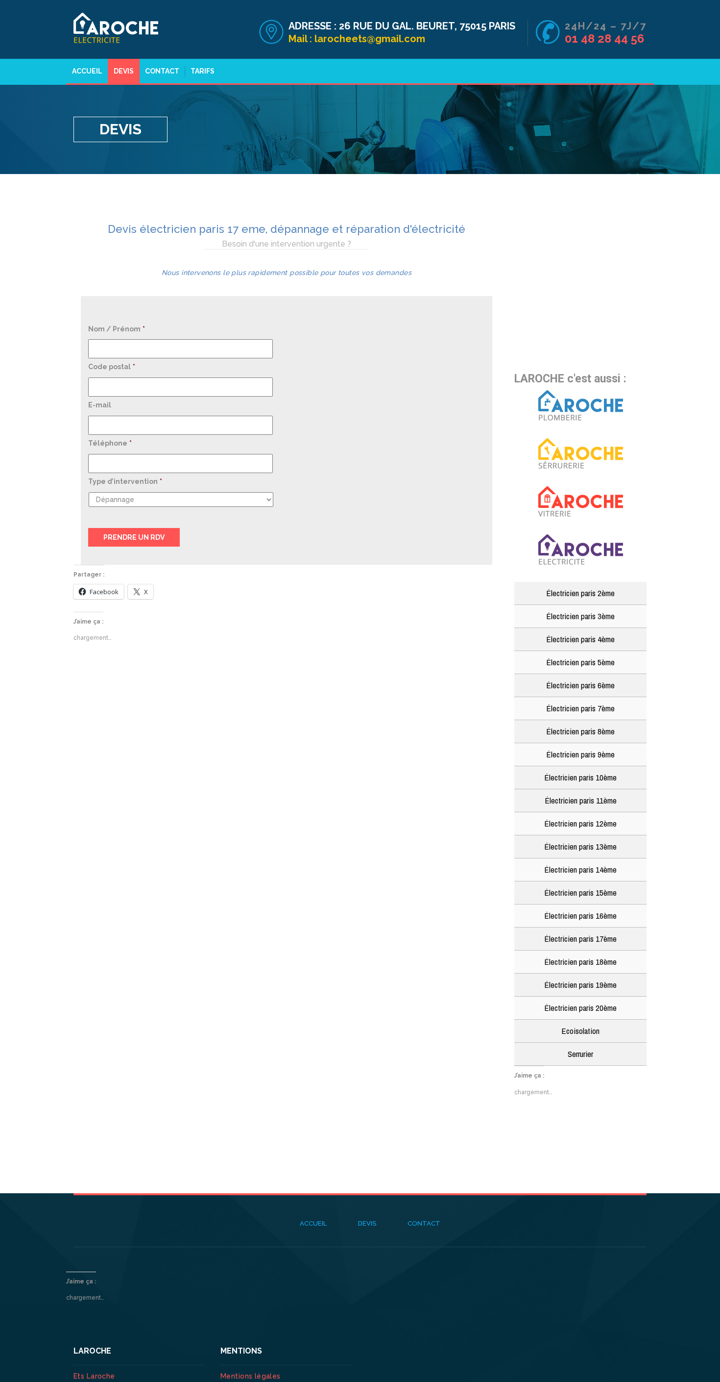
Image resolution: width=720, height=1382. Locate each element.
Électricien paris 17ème (580, 938)
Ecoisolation (580, 1030)
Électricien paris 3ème (580, 616)
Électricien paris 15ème (580, 892)
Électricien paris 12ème (580, 823)
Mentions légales (250, 1376)
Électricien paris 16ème (580, 915)
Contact (162, 71)
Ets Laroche (94, 1376)
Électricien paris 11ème (581, 800)
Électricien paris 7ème (580, 708)
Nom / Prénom (116, 329)
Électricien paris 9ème (580, 754)
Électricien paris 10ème (580, 777)
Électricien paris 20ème (580, 1007)
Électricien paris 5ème (580, 662)
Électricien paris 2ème (580, 593)
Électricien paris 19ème (580, 984)
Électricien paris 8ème (580, 731)
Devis (124, 71)
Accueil (87, 71)
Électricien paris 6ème (580, 685)
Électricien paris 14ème (580, 869)
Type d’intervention (125, 481)
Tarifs (203, 71)
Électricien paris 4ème (580, 639)
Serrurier (580, 1053)
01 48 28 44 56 (604, 38)
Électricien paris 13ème (580, 846)
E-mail (99, 405)
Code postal (111, 367)
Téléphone (110, 443)
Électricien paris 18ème (580, 961)
